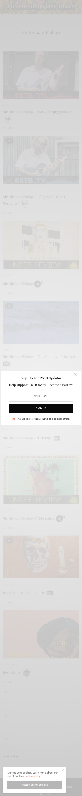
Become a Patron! (60, 385)
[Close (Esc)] (76, 376)
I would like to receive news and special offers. (43, 419)
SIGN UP (41, 408)
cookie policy (32, 776)
